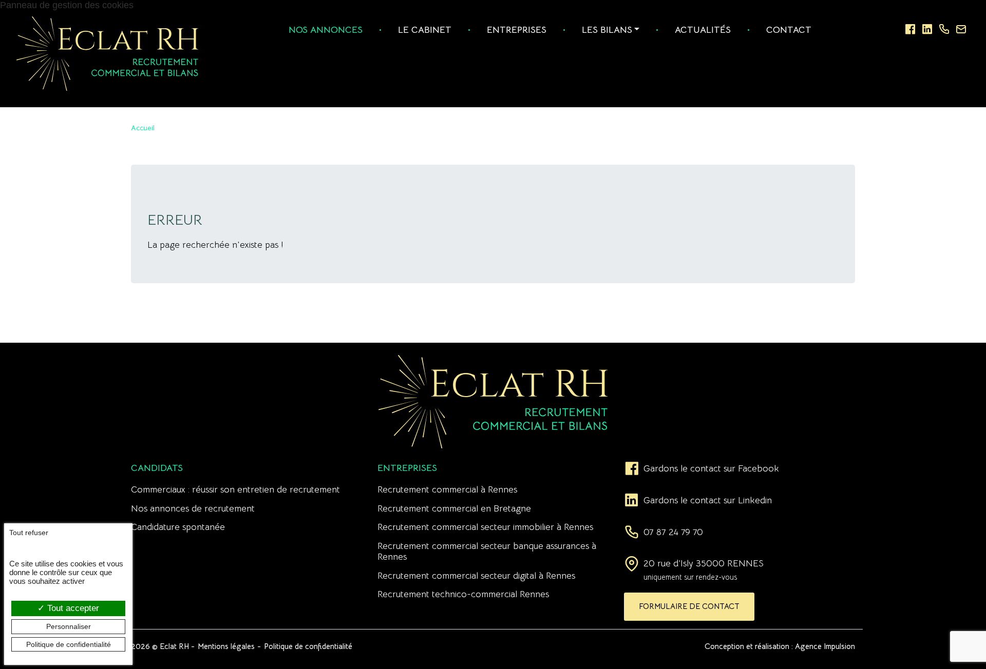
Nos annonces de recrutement (193, 508)
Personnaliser (68, 626)
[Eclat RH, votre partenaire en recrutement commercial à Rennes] (107, 52)
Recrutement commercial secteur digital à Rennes (476, 575)
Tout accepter (72, 608)
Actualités (703, 29)
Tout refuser (28, 532)
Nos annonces (326, 29)
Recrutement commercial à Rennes (447, 489)
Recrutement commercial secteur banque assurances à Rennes (486, 551)
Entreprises (516, 29)
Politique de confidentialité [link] (68, 644)
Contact (788, 29)
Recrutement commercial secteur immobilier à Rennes (485, 527)
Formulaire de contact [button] (689, 606)
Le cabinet (424, 29)
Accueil (143, 127)
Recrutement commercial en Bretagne (454, 508)
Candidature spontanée (178, 527)
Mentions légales (226, 646)
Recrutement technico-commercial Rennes (463, 594)
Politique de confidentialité (308, 646)
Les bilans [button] (607, 29)
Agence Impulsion (825, 646)
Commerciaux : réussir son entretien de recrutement (235, 489)
